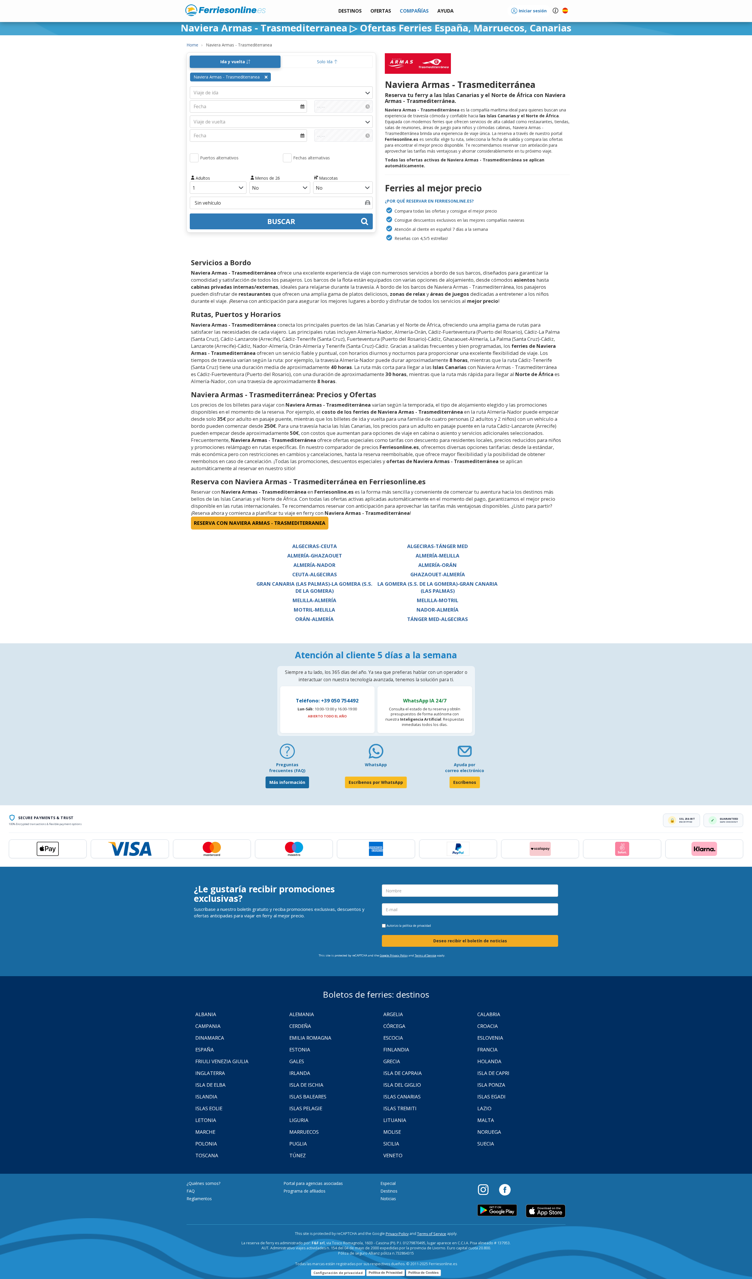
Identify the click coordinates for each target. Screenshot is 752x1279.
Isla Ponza (491, 1084)
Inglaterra (210, 1073)
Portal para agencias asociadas (313, 1183)
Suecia (485, 1143)
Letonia (205, 1120)
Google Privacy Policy (394, 955)
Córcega (394, 1026)
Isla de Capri (493, 1073)
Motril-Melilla (314, 609)
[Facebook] (504, 1189)
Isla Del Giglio (402, 1084)
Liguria (298, 1120)
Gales (296, 1061)
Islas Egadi (491, 1096)
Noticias (388, 1198)
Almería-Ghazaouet (314, 555)
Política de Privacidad (385, 1272)
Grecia (391, 1061)
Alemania (301, 1014)
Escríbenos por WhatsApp (376, 782)
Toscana (206, 1155)
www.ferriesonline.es (225, 10)
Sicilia (391, 1143)
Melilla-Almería (314, 600)
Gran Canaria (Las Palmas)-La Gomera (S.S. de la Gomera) (314, 587)
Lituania (394, 1120)
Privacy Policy (397, 1233)
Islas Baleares (307, 1096)
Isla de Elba (210, 1084)
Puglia (298, 1143)
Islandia (206, 1096)
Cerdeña (300, 1026)
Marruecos (304, 1131)
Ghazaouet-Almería (437, 574)
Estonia (299, 1049)
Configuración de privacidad (338, 1272)
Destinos (388, 1191)
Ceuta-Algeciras (314, 574)
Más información (287, 782)
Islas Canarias (402, 1096)
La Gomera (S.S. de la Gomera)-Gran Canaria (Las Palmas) (437, 587)
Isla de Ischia (306, 1084)
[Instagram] (486, 1189)
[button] (445, 11)
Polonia (206, 1143)
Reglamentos (199, 1198)
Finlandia (396, 1049)
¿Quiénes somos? (203, 1183)
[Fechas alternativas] (287, 157)
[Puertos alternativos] (194, 157)
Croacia (487, 1026)
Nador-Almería (438, 609)
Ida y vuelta (233, 61)
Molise (392, 1131)
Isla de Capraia (402, 1073)
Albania (205, 1014)
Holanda (489, 1061)
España (204, 1049)
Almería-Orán (437, 565)
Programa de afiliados (304, 1191)
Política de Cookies (423, 1272)
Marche (205, 1131)
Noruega (489, 1131)
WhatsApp (376, 764)
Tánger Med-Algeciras (437, 619)
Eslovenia (490, 1037)
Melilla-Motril (437, 600)
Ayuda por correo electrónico (464, 767)
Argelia (393, 1014)
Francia (487, 1049)
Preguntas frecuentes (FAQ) (287, 767)
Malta (485, 1120)
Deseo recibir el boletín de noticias (470, 941)
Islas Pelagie (305, 1108)
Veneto (392, 1155)
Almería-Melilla (437, 555)
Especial (388, 1183)
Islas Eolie (208, 1108)
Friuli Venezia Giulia (222, 1061)
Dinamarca (209, 1037)
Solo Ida (325, 61)
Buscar (281, 221)
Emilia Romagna (310, 1037)
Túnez (297, 1155)
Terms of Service (425, 955)
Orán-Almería (314, 619)
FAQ (191, 1191)
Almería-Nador (314, 565)
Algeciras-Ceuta (314, 546)
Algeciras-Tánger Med (437, 546)
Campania (208, 1026)
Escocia (393, 1037)
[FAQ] (287, 753)
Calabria (488, 1014)
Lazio (484, 1108)
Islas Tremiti (400, 1108)
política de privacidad (416, 926)
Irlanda (299, 1073)
